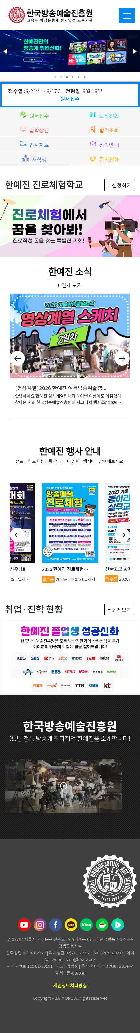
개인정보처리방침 (70, 985)
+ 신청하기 (120, 185)
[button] (6, 51)
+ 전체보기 (69, 285)
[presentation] (17, 355)
